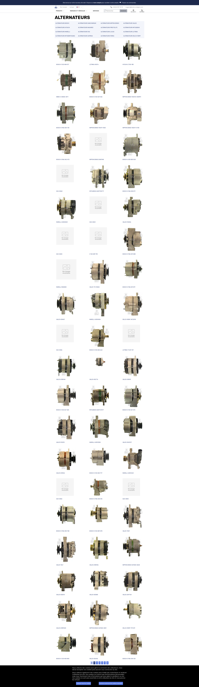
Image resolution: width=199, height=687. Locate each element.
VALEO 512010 (60, 442)
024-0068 (59, 191)
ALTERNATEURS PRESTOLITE (109, 27)
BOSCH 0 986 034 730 (62, 127)
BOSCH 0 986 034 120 (129, 658)
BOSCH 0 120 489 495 (95, 531)
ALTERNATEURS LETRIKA (130, 31)
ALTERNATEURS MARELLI (63, 31)
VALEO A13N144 (60, 379)
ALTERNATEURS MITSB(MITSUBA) (65, 36)
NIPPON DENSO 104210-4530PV (132, 97)
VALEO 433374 (60, 594)
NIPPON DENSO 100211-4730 (131, 127)
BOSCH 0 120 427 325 (62, 410)
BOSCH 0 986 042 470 (62, 159)
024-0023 (92, 222)
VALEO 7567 (59, 565)
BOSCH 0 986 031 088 (129, 254)
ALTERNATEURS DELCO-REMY (132, 36)
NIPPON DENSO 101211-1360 (97, 127)
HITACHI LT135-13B (128, 64)
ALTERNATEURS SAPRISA (85, 36)
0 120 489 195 (93, 254)
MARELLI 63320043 (62, 222)
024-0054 (126, 499)
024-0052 (59, 499)
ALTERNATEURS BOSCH (62, 23)
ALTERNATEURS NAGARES (85, 27)
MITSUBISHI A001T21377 (96, 410)
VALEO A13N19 (127, 379)
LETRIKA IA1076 (93, 64)
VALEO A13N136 (93, 565)
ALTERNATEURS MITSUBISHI (131, 27)
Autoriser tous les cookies (83, 683)
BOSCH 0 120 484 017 (62, 64)
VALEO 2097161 (127, 594)
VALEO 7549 (126, 531)
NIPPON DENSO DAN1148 (96, 159)
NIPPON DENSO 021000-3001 (97, 628)
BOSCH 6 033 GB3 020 (129, 159)
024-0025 (59, 254)
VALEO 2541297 (127, 442)
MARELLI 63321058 (95, 442)
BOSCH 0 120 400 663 (95, 350)
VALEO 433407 (60, 319)
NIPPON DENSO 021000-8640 (131, 565)
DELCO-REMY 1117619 (129, 628)
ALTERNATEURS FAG (84, 31)
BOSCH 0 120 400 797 (95, 473)
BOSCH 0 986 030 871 (129, 191)
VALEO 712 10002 (94, 287)
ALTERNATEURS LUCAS (107, 31)
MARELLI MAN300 (61, 287)
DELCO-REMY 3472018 (129, 319)
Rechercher (123, 10)
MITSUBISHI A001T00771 (96, 191)
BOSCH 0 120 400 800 (62, 658)
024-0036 (59, 350)
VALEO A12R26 (60, 473)
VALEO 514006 (127, 222)
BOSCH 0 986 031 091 (129, 287)
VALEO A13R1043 (61, 628)
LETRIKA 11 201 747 (128, 350)
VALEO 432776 (93, 379)
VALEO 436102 (93, 658)
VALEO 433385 (93, 594)
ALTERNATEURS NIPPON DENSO (110, 23)
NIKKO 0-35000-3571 (62, 97)
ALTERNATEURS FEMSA (107, 36)
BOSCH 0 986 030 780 (62, 531)
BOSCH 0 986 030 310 (95, 499)
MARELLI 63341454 (95, 319)
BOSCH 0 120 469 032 (95, 97)
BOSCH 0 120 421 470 (129, 410)
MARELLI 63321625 (128, 473)
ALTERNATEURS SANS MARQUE (87, 23)
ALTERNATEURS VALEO (130, 23)
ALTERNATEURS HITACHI (63, 27)
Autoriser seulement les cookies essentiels (111, 683)
